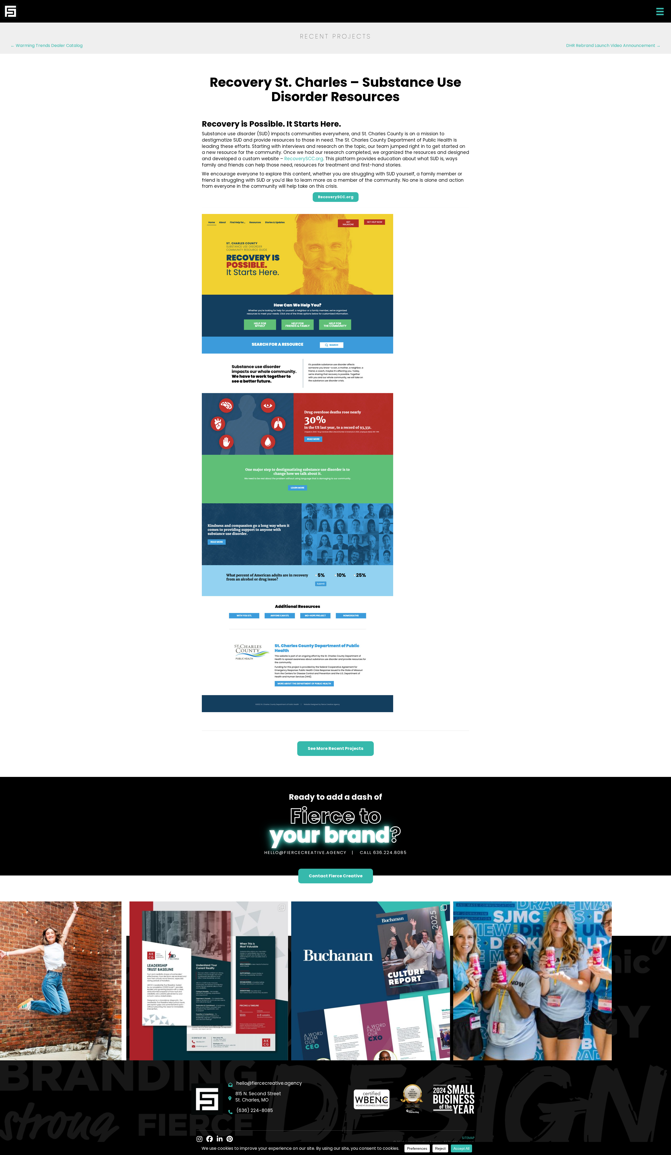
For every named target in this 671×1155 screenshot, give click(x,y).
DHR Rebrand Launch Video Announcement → (613, 45)
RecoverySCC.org (303, 158)
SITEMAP (468, 1138)
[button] (336, 197)
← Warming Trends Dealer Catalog (46, 45)
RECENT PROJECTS (335, 36)
